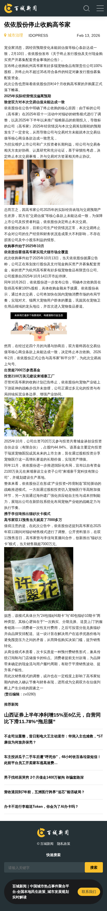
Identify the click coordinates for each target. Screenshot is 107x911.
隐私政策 (63, 844)
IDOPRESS (38, 35)
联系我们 (89, 892)
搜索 (93, 867)
